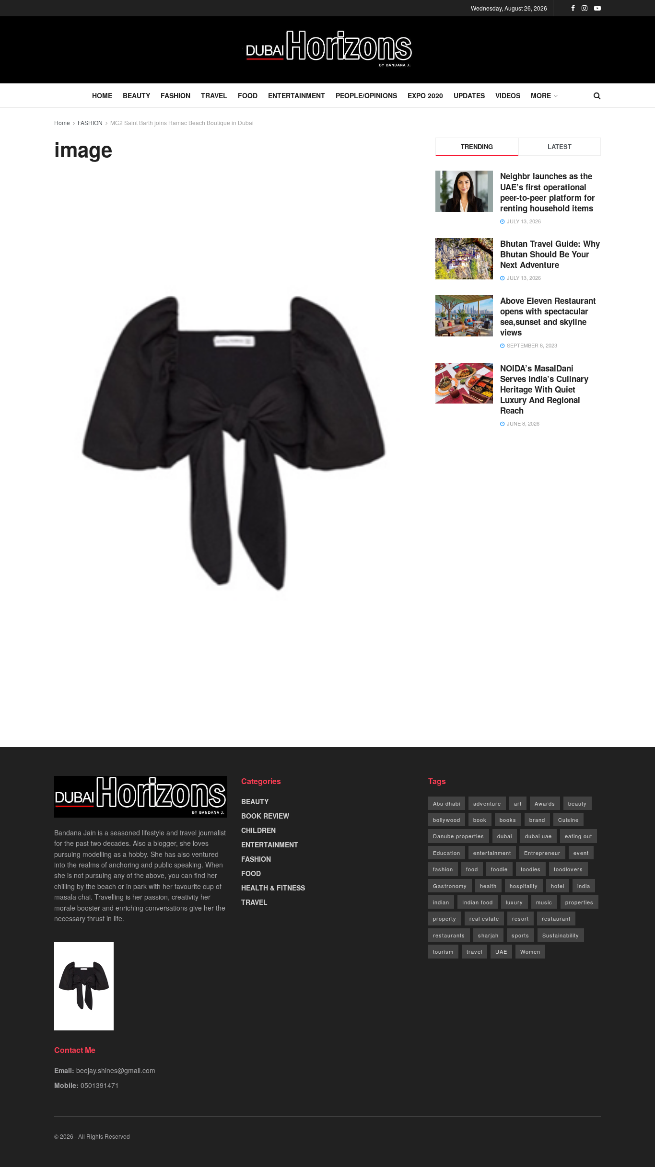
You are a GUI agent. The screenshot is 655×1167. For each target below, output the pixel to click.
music (544, 902)
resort (520, 918)
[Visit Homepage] (327, 50)
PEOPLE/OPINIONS (366, 95)
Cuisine (568, 819)
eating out (578, 836)
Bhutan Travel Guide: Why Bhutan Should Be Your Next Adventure (550, 254)
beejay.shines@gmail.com (115, 1070)
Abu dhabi (446, 803)
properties (579, 902)
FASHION (175, 95)
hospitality (524, 886)
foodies (531, 869)
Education (446, 852)
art (518, 803)
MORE (541, 95)
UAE (501, 951)
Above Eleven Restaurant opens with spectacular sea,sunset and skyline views (548, 316)
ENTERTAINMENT (296, 95)
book (480, 819)
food (472, 869)
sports (520, 935)
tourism (443, 951)
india (583, 886)
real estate (484, 918)
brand (537, 819)
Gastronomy (450, 886)
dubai (504, 836)
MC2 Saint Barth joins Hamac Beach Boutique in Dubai (182, 122)
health (488, 886)
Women (530, 951)
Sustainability (560, 935)
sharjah (488, 935)
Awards (545, 803)
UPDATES (469, 95)
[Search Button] (597, 95)
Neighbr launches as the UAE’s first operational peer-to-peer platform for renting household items (547, 191)
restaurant (556, 918)
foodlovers (568, 869)
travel (474, 951)
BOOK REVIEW (265, 815)
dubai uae (538, 836)
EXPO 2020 (425, 95)
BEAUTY (136, 95)
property (444, 918)
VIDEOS (507, 95)
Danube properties (458, 836)
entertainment (492, 852)
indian (441, 902)
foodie (499, 869)
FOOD (247, 95)
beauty (577, 803)
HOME (102, 95)
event (581, 852)
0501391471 (100, 1085)
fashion (443, 869)
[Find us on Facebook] (573, 8)
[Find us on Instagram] (584, 8)
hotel (557, 886)
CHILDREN (258, 830)
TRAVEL (214, 95)
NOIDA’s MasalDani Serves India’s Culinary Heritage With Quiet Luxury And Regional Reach (544, 389)
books (508, 819)
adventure (487, 803)
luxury (514, 902)
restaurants (449, 935)
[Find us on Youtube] (597, 8)
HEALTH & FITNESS (273, 887)
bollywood (446, 819)
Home (62, 122)
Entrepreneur (542, 852)
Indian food (477, 902)
